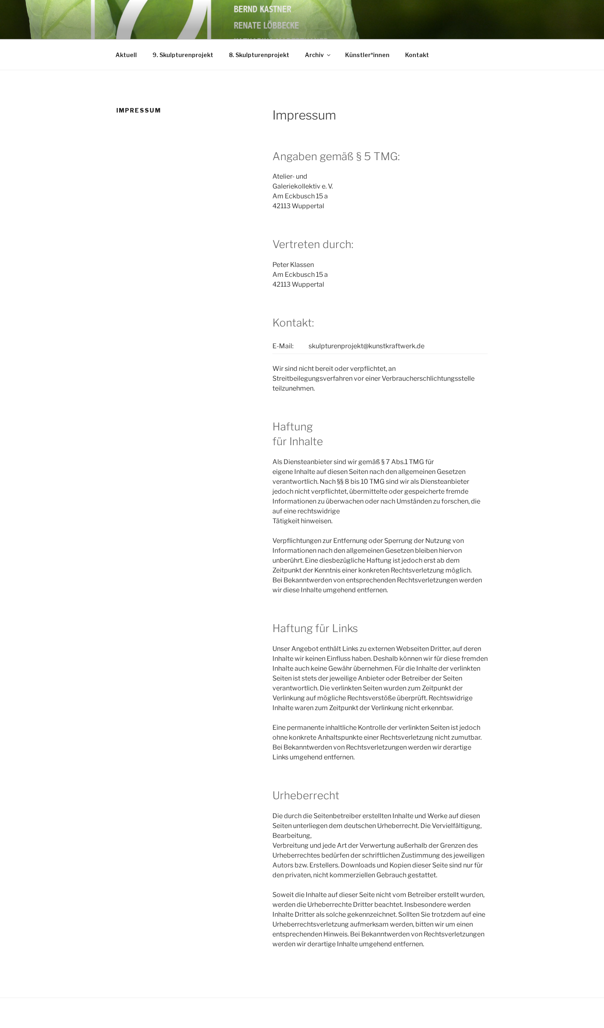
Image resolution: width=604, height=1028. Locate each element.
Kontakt (417, 54)
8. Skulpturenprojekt (259, 54)
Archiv (314, 54)
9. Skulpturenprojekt (182, 54)
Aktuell (126, 54)
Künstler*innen (367, 54)
